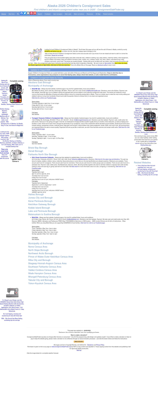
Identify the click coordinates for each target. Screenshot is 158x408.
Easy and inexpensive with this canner (4, 153)
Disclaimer (90, 345)
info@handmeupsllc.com (93, 90)
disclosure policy (102, 65)
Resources (90, 14)
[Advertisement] (79, 34)
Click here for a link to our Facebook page (44, 98)
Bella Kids (35, 217)
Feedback (48, 14)
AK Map (98, 14)
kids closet (75, 166)
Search (40, 14)
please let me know (57, 55)
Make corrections (79, 14)
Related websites (108, 14)
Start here (11, 14)
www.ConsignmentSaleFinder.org (61, 347)
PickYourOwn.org (146, 145)
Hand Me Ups (36, 89)
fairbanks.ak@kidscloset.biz (80, 159)
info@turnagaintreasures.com (82, 120)
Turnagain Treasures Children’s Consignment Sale (47, 118)
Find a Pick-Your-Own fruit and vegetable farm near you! (146, 166)
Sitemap (79, 350)
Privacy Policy (100, 345)
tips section (108, 63)
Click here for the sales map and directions (107, 159)
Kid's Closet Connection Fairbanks (43, 157)
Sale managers (57, 14)
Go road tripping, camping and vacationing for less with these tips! (12, 315)
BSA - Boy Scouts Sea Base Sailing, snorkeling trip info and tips (11, 319)
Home (3, 14)
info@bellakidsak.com (72, 219)
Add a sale (68, 14)
